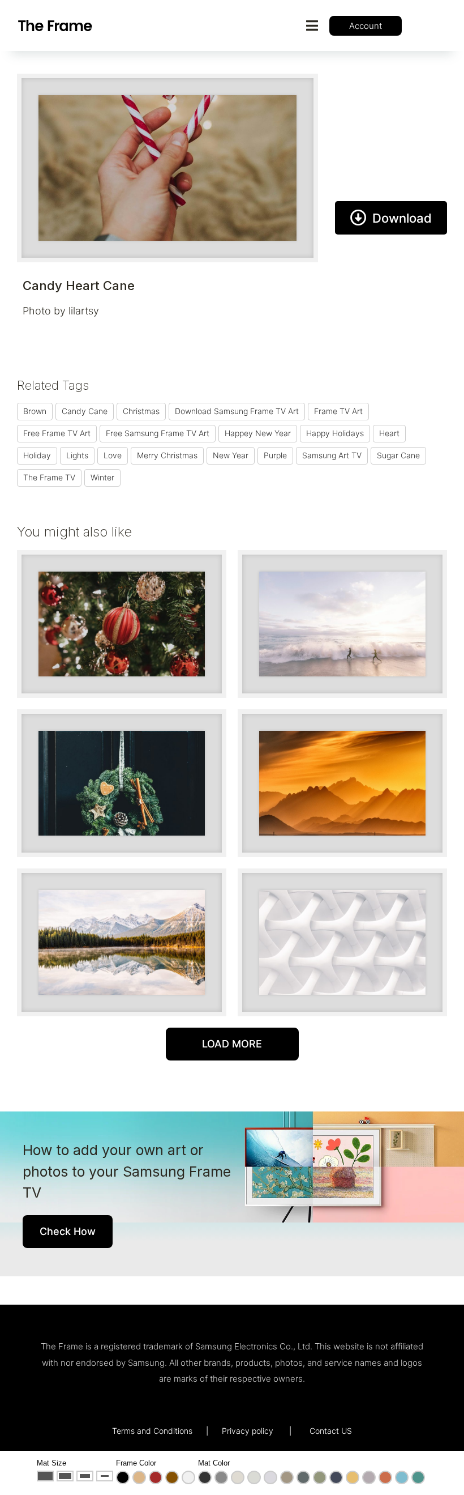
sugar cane (398, 455)
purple (275, 455)
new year (230, 455)
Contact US (331, 1431)
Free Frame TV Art (57, 433)
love (113, 455)
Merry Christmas (167, 455)
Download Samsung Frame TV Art (237, 411)
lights (77, 455)
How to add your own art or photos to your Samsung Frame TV (127, 1171)
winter (102, 477)
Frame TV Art (338, 411)
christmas (141, 411)
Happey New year (258, 433)
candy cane (85, 411)
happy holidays (335, 433)
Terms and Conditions (152, 1431)
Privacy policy (247, 1431)
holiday (37, 455)
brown (34, 411)
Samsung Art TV (332, 455)
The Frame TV (49, 477)
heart (389, 433)
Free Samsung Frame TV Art (157, 433)
